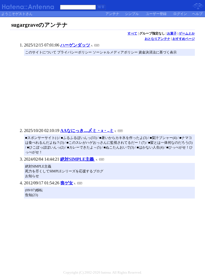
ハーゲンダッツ (75, 45)
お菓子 (172, 33)
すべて (132, 33)
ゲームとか (187, 33)
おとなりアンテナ (157, 39)
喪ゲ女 (66, 183)
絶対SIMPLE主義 (77, 159)
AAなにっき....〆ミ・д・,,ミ (87, 130)
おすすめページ (183, 39)
